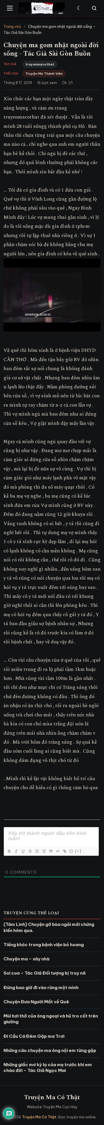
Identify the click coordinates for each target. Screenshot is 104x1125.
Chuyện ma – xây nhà (26, 959)
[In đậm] (8, 851)
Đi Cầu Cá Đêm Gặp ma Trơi (33, 1036)
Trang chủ (12, 26)
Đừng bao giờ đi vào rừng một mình (41, 987)
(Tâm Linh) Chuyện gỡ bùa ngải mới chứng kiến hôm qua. (48, 927)
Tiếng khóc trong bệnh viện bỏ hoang (43, 944)
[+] (78, 851)
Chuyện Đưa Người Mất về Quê (36, 1001)
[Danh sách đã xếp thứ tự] (36, 851)
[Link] (64, 851)
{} (71, 851)
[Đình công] (29, 851)
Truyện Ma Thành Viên (44, 74)
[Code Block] (57, 851)
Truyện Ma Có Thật (52, 1097)
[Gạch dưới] (22, 851)
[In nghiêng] (15, 851)
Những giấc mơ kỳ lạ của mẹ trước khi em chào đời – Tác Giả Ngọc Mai (47, 1067)
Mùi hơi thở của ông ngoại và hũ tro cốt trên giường (50, 1018)
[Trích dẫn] (50, 851)
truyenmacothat (39, 64)
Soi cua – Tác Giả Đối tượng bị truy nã (44, 973)
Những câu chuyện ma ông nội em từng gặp (49, 1050)
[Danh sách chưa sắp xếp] (43, 851)
